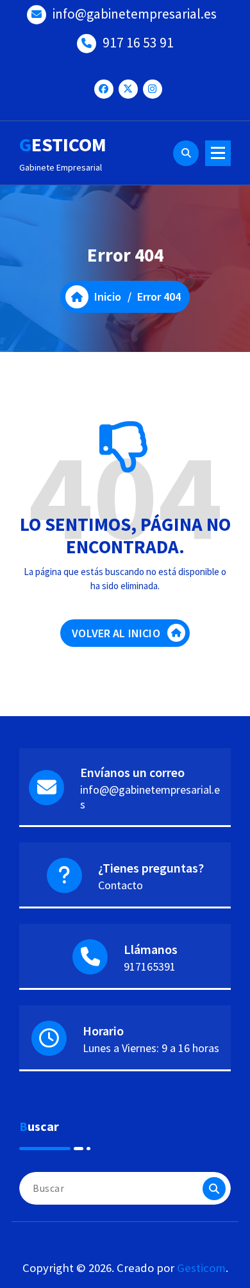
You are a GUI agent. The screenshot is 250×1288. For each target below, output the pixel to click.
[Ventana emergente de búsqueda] (186, 153)
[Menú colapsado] (218, 153)
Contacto (120, 885)
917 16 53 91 (138, 42)
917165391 (150, 966)
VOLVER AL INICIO (116, 633)
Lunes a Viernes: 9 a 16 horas (151, 1048)
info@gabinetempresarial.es (135, 13)
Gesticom (201, 1267)
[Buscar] (214, 1188)
